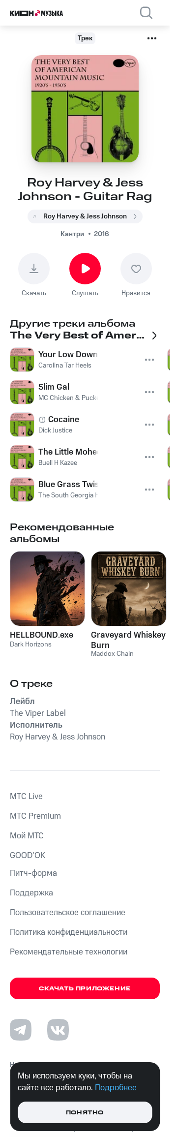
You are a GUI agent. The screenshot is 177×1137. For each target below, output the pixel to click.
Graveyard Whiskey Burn (128, 640)
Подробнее (116, 1088)
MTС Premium (35, 816)
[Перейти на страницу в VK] (58, 1030)
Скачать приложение (85, 988)
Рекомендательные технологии (68, 952)
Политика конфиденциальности (68, 932)
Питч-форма (33, 873)
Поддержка (31, 893)
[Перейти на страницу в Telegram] (20, 1030)
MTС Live (26, 796)
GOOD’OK (27, 855)
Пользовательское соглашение (67, 913)
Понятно (85, 1112)
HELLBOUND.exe (41, 635)
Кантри (72, 234)
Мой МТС (27, 836)
